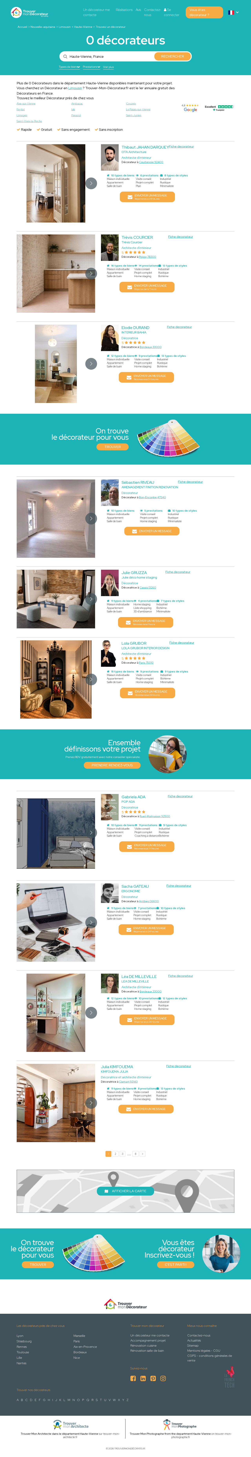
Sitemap (193, 1345)
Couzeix (131, 103)
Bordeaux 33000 (151, 347)
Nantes (21, 1363)
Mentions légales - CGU (203, 1351)
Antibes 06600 (149, 901)
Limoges (22, 115)
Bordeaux (80, 1352)
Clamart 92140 (128, 1081)
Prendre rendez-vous (112, 765)
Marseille (79, 1336)
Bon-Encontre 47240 (152, 497)
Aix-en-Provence (85, 1347)
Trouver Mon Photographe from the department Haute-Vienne (170, 1433)
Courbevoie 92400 (151, 162)
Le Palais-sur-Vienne (138, 109)
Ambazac (77, 103)
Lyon (20, 1336)
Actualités (194, 1340)
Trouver (112, 447)
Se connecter (171, 12)
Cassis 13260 (148, 587)
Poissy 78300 (147, 257)
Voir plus (108, 67)
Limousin (65, 27)
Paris (77, 1341)
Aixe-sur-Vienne (26, 103)
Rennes (22, 1347)
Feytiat (21, 109)
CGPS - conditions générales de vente (209, 1358)
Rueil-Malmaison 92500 (155, 816)
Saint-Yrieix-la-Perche (29, 121)
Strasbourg (24, 1341)
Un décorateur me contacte (96, 12)
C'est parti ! (175, 1264)
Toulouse (23, 1352)
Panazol (76, 115)
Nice (77, 1358)
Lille (19, 1358)
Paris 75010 (146, 662)
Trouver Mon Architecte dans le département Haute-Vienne (59, 1433)
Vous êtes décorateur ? (199, 12)
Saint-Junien (133, 115)
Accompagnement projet (148, 1340)
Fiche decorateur (181, 146)
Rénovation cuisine (143, 1345)
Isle (73, 109)
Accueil (22, 27)
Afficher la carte (129, 1191)
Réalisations (124, 10)
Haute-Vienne (83, 27)
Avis (138, 10)
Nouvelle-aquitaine (43, 27)
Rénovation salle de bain (147, 1351)
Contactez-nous (152, 12)
